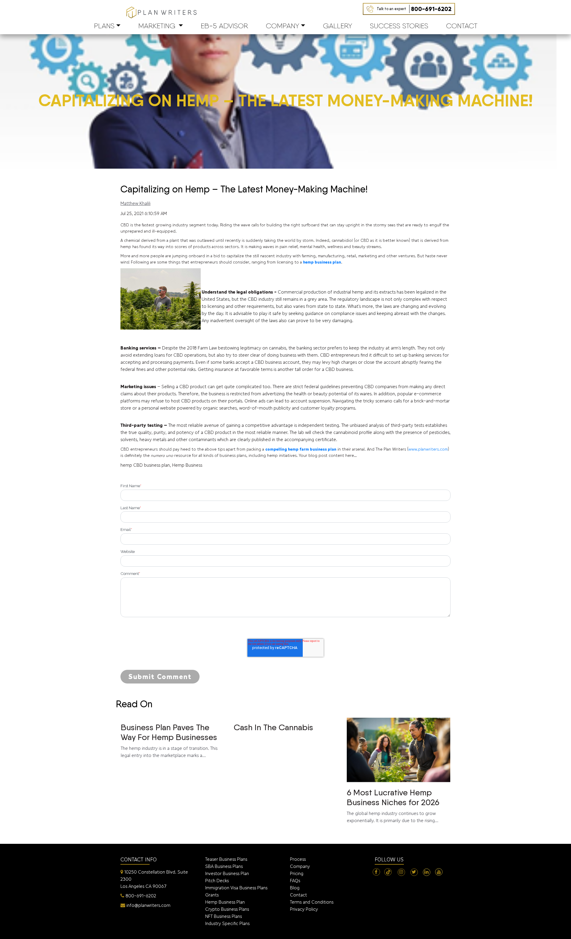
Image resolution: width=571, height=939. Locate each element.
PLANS (104, 25)
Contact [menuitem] (298, 895)
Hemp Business (187, 465)
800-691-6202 (414, 8)
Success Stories (399, 25)
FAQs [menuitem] (295, 880)
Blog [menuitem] (294, 888)
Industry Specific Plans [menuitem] (227, 923)
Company (282, 25)
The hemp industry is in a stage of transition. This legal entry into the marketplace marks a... (169, 740)
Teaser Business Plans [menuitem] (226, 859)
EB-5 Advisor (224, 25)
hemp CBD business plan (145, 465)
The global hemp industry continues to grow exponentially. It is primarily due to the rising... (393, 805)
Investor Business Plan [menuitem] (227, 873)
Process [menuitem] (298, 859)
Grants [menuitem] (212, 895)
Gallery (337, 25)
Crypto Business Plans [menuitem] (227, 909)
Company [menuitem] (300, 866)
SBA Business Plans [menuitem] (224, 866)
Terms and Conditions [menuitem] (311, 902)
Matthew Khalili (135, 203)
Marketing (156, 25)
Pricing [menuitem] (296, 873)
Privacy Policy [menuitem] (304, 909)
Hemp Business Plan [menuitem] (225, 902)
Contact (461, 25)
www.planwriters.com (428, 449)
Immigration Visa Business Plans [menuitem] (236, 888)
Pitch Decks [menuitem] (217, 880)
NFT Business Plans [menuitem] (223, 916)
